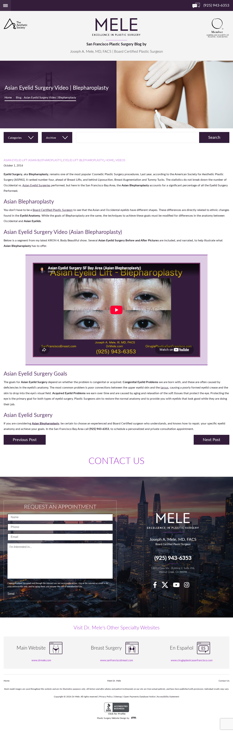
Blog (18, 97)
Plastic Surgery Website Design (111, 718)
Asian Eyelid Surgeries (36, 185)
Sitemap (118, 697)
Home (8, 97)
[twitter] (166, 586)
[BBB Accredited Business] (116, 709)
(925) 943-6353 (172, 558)
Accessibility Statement (168, 697)
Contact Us (224, 681)
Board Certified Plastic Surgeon (53, 210)
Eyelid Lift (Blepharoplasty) (83, 160)
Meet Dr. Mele (114, 681)
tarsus (164, 387)
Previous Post (25, 440)
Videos (120, 160)
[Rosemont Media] (133, 718)
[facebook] (157, 586)
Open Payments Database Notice (139, 697)
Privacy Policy (105, 697)
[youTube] (178, 586)
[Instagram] (188, 586)
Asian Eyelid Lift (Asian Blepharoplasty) (33, 160)
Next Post (211, 440)
